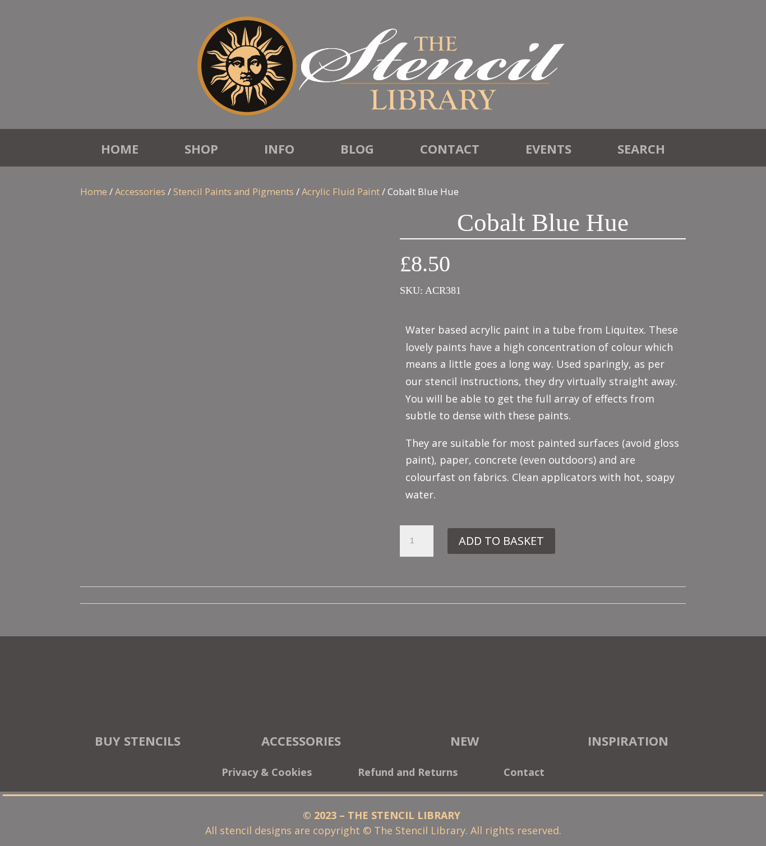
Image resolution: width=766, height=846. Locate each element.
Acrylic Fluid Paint (341, 191)
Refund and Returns (408, 773)
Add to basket (501, 540)
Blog (357, 148)
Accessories (140, 191)
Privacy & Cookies (267, 773)
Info (279, 148)
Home (120, 148)
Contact (449, 148)
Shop (201, 148)
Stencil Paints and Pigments (233, 191)
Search (641, 148)
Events (548, 148)
